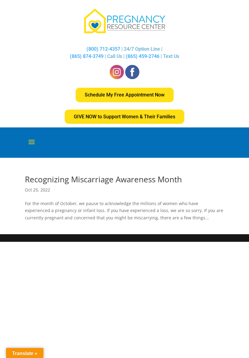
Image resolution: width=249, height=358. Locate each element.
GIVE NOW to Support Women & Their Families (124, 117)
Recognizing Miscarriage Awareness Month (103, 179)
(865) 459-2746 (142, 56)
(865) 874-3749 (87, 56)
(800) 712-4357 (104, 49)
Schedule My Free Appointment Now (125, 95)
